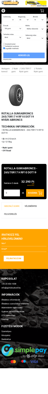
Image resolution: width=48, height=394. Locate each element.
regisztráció (42, 6)
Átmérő (35, 17)
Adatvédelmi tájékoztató (11, 307)
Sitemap (5, 319)
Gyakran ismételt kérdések (12, 311)
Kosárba (32, 193)
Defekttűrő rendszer (12, 46)
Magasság (21, 17)
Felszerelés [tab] (10, 214)
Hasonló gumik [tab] (11, 206)
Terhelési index (8, 34)
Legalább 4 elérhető (12, 48)
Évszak (5, 25)
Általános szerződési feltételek (15, 304)
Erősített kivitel (10, 44)
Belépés (33, 6)
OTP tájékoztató (8, 315)
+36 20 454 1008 (8, 284)
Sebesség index (30, 35)
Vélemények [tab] (31, 206)
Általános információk (10, 300)
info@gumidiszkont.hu (11, 288)
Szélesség (7, 17)
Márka (27, 25)
